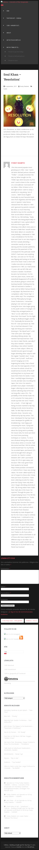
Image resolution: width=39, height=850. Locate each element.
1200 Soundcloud (10, 669)
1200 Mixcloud (9, 665)
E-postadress (6, 593)
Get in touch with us (13, 40)
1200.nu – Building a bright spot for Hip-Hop (17, 845)
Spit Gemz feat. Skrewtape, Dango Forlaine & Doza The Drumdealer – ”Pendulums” (19, 743)
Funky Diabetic (24, 86)
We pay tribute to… (13, 47)
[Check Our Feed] (21, 639)
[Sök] (5, 653)
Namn (3, 586)
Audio (5, 89)
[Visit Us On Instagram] (12, 634)
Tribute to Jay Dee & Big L (16, 52)
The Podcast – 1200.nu (14, 18)
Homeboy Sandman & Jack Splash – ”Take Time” (18, 711)
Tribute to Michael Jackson (16, 56)
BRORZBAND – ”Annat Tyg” (13, 754)
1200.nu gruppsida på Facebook (14, 673)
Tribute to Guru (13, 60)
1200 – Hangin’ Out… (13, 25)
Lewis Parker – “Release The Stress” (16, 817)
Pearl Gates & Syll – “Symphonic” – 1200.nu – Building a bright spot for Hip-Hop (19, 807)
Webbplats (4, 599)
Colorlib (18, 847)
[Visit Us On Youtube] (11, 639)
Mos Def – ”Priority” (10, 716)
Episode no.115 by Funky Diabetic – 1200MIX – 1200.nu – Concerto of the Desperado (17, 785)
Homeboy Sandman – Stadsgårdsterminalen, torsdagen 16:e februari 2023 (17, 788)
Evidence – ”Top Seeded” (12, 762)
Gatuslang (7, 683)
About (9, 33)
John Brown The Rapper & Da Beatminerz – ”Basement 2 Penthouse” (19, 727)
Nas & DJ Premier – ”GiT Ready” (15, 732)
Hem (8, 11)
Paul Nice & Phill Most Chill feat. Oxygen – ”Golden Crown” (18, 737)
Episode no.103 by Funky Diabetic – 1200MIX (18, 795)
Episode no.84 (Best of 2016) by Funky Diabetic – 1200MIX (18, 811)
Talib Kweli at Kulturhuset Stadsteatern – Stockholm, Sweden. (17, 749)
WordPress (31, 847)
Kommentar (5, 569)
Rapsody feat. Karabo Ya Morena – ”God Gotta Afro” (17, 721)
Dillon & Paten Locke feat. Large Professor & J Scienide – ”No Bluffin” (19, 767)
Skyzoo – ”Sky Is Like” (11, 758)
